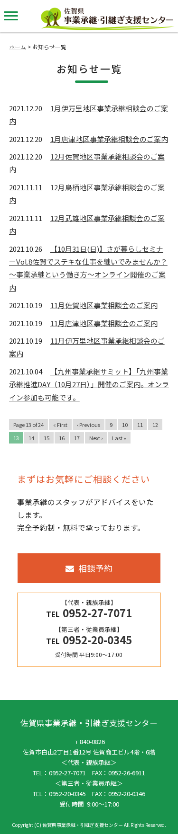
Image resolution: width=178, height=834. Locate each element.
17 (77, 438)
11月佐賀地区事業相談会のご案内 (104, 305)
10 (125, 424)
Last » (119, 438)
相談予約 (95, 568)
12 (155, 424)
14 (31, 438)
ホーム (17, 47)
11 (140, 424)
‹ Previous (88, 424)
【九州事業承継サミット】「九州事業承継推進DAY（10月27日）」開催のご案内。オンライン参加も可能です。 (89, 384)
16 (62, 438)
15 (46, 438)
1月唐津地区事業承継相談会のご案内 (109, 139)
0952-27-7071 (67, 772)
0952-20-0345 (67, 793)
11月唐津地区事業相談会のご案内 (104, 323)
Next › (96, 438)
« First (60, 424)
